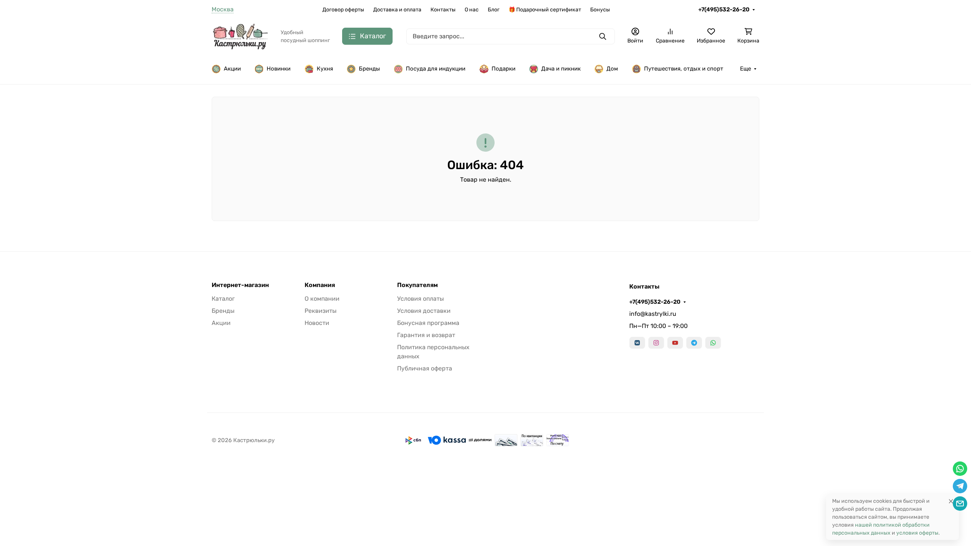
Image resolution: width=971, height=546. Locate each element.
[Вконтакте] (637, 343)
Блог (494, 9)
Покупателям (417, 285)
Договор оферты (343, 9)
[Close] (951, 501)
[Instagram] (656, 343)
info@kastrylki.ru (652, 313)
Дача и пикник (561, 68)
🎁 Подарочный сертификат (545, 9)
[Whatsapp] (713, 343)
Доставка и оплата (397, 9)
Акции (232, 68)
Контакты (443, 9)
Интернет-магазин (240, 285)
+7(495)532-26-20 (723, 9)
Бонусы (600, 9)
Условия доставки (424, 310)
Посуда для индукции (435, 68)
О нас (472, 9)
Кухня (325, 68)
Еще (745, 68)
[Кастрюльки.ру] (240, 35)
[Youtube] (675, 343)
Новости (317, 322)
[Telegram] (694, 343)
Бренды (369, 68)
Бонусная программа (428, 322)
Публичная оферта (424, 368)
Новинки (279, 68)
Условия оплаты (420, 298)
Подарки (503, 68)
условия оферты (917, 533)
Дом (612, 68)
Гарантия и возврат (426, 335)
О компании (322, 298)
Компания (320, 285)
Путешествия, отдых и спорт (683, 68)
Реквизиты (320, 310)
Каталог (223, 298)
